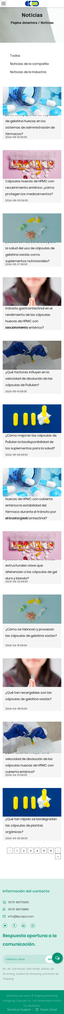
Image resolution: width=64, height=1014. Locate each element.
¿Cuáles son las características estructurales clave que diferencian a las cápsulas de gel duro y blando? (31, 568)
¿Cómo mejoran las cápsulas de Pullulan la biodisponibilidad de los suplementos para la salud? (31, 441)
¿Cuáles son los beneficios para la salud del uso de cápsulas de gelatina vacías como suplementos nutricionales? (30, 251)
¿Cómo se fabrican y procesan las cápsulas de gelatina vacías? (31, 632)
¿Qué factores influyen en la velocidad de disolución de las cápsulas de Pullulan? (29, 378)
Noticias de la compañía (29, 64)
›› (58, 856)
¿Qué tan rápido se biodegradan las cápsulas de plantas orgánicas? (31, 825)
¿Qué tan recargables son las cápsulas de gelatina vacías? (28, 695)
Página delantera (24, 23)
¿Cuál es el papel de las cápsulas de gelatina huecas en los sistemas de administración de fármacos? (31, 124)
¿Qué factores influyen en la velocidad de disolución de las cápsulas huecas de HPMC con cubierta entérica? (29, 762)
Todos (15, 55)
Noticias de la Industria (28, 72)
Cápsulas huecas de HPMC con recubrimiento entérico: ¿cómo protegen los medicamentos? (29, 187)
